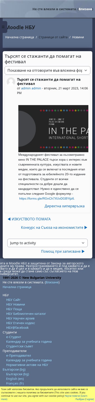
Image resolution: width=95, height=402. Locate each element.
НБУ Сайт (13, 300)
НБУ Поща (14, 309)
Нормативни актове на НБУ (27, 365)
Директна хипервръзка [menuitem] (65, 206)
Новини (78, 37)
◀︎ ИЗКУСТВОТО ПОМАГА (29, 219)
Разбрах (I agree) (85, 399)
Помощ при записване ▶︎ (63, 251)
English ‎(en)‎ (15, 379)
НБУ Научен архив (20, 318)
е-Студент (13, 337)
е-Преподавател (18, 355)
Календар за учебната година (29, 341)
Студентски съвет (19, 346)
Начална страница (19, 37)
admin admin (31, 88)
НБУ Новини (15, 304)
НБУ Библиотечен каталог (26, 314)
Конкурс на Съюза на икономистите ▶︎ (54, 227)
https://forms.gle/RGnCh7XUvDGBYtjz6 (46, 198)
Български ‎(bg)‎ (14, 369)
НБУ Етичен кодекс (20, 323)
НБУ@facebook (17, 327)
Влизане (85, 9)
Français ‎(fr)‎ (15, 383)
